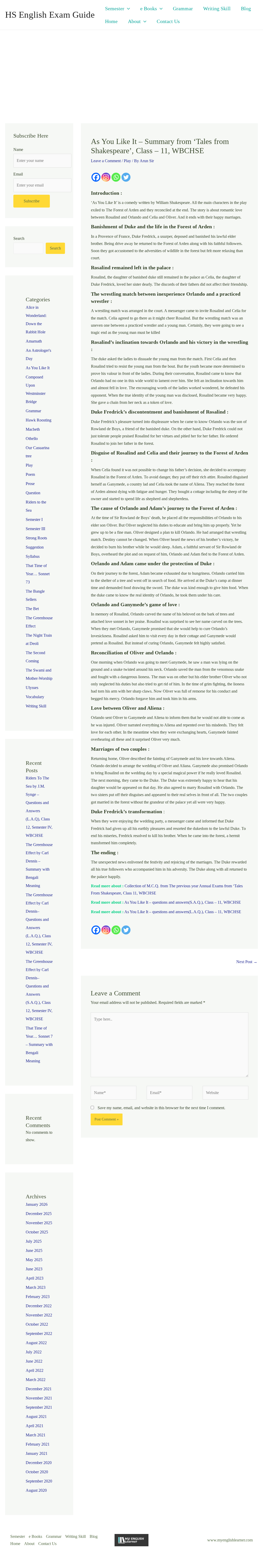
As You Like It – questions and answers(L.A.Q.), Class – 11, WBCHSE (182, 912)
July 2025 (34, 1241)
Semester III (35, 529)
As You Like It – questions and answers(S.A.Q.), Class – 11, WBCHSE (182, 902)
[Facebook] (95, 177)
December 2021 (39, 1389)
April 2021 (34, 1426)
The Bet (32, 608)
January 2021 (37, 1453)
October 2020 (37, 1472)
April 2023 (34, 1278)
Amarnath (34, 341)
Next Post (246, 962)
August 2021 (36, 1416)
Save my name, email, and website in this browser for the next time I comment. (161, 1108)
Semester (114, 8)
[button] (127, 8)
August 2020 (36, 1490)
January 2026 (37, 1204)
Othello (32, 438)
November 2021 (39, 1398)
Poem (30, 474)
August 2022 (36, 1343)
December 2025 (39, 1213)
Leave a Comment (106, 161)
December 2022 (39, 1306)
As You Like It (38, 368)
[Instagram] (105, 177)
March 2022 (35, 1379)
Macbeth (33, 429)
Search (18, 238)
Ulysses (32, 687)
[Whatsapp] (115, 177)
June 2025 (34, 1250)
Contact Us (168, 21)
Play (29, 465)
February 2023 (38, 1296)
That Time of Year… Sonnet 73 (38, 573)
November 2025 (39, 1223)
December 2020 (39, 1462)
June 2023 (34, 1269)
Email (18, 174)
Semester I (34, 519)
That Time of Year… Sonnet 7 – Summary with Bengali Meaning (39, 1044)
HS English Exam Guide (50, 15)
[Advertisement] (131, 68)
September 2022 (39, 1333)
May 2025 (34, 1260)
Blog (246, 8)
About (134, 21)
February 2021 (38, 1444)
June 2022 (34, 1361)
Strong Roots (36, 538)
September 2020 (39, 1481)
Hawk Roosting (38, 420)
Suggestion (35, 547)
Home (111, 21)
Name (18, 149)
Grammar (183, 8)
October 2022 (37, 1324)
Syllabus (33, 556)
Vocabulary (35, 697)
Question (33, 493)
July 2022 (34, 1352)
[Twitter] (125, 177)
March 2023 (35, 1287)
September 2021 (39, 1407)
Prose (30, 483)
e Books (148, 8)
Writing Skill (217, 8)
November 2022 (39, 1315)
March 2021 (35, 1435)
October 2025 (37, 1232)
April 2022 (34, 1370)
